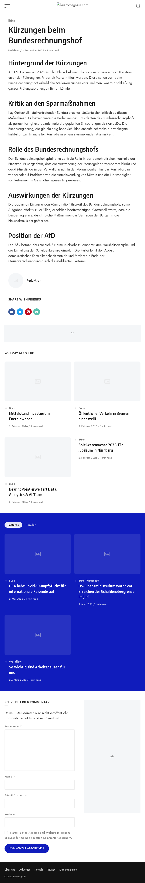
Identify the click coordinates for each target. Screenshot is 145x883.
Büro (11, 20)
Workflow (15, 662)
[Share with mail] (36, 311)
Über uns (10, 870)
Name (10, 776)
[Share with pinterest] (28, 311)
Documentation (68, 870)
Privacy (51, 870)
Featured (13, 525)
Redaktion (14, 50)
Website (10, 814)
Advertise (25, 870)
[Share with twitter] (20, 311)
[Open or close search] (138, 6)
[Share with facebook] (11, 311)
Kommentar (13, 726)
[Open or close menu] (8, 6)
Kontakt (39, 870)
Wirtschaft (92, 581)
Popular (31, 525)
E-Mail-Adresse (16, 795)
